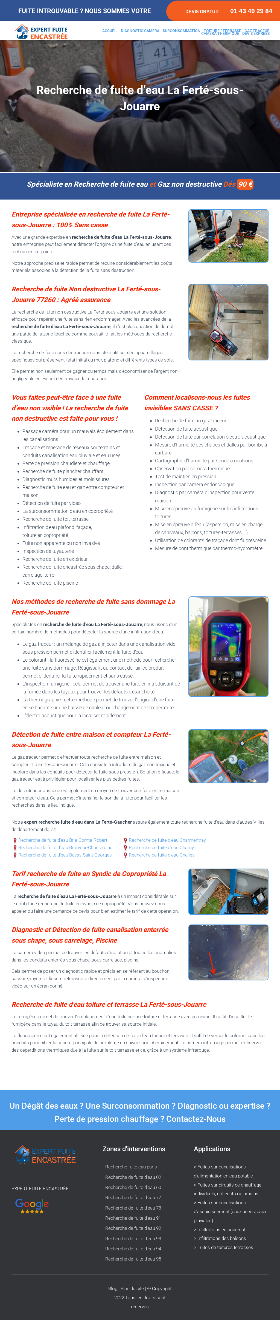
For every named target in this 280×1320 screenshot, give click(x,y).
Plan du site (133, 1288)
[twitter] (34, 1231)
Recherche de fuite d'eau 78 (133, 1208)
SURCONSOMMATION (181, 31)
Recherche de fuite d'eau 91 (133, 1218)
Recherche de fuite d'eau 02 (133, 1177)
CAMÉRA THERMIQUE (220, 33)
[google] (47, 1231)
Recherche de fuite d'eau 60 (133, 1187)
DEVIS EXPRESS (256, 33)
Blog (113, 1288)
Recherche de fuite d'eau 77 (133, 1197)
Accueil (110, 31)
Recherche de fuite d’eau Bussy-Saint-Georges (65, 855)
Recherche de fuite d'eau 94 (133, 1248)
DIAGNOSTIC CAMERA (140, 31)
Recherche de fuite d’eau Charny (161, 847)
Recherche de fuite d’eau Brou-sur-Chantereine (65, 847)
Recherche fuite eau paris (131, 1167)
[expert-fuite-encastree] (43, 37)
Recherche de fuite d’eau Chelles (162, 855)
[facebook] (22, 1231)
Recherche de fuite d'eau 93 (133, 1238)
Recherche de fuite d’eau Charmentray (167, 840)
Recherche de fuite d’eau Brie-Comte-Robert (62, 840)
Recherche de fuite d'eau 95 (133, 1259)
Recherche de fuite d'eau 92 (133, 1228)
